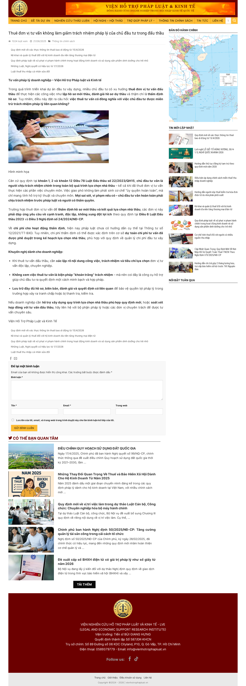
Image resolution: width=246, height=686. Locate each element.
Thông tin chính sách (175, 20)
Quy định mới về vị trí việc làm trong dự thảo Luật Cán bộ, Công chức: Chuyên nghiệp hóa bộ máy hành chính (107, 506)
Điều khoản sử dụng (131, 677)
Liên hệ (218, 20)
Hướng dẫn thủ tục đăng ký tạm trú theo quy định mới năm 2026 (214, 165)
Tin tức (202, 20)
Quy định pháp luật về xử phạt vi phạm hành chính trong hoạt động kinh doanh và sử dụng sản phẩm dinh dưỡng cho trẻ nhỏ (79, 60)
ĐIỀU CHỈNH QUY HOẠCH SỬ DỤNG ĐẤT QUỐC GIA (97, 448)
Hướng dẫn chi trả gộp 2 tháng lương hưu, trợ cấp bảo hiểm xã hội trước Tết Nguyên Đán (215, 266)
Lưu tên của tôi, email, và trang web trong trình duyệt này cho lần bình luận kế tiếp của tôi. (65, 420)
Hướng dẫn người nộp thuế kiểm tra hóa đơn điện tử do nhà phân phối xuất (216, 194)
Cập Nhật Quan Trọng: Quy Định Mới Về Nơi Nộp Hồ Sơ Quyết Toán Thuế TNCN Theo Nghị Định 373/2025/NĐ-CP (215, 252)
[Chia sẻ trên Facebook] (10, 358)
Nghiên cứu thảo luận (71, 20)
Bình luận (17, 377)
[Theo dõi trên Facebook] (129, 659)
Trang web (121, 405)
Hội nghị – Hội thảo (108, 20)
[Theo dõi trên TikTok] (136, 659)
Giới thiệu (113, 677)
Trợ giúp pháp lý (139, 20)
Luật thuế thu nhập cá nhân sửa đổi (30, 71)
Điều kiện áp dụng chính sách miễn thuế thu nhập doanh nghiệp (215, 179)
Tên (14, 405)
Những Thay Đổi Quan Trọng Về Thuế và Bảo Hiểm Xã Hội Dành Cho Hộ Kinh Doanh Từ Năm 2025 (107, 476)
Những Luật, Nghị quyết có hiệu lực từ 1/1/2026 (37, 66)
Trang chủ (18, 20)
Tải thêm (84, 584)
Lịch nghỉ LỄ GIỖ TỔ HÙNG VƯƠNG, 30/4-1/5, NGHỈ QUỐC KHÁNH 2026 (214, 151)
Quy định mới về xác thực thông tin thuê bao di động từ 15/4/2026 (47, 49)
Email (67, 405)
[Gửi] (234, 20)
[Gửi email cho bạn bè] (15, 358)
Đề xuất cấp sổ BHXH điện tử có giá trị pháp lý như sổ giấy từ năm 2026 (107, 562)
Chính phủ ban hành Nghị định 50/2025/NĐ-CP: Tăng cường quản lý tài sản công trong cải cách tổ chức (107, 532)
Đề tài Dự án (40, 20)
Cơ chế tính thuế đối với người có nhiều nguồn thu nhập (214, 236)
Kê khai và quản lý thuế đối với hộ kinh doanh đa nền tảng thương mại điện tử (53, 55)
